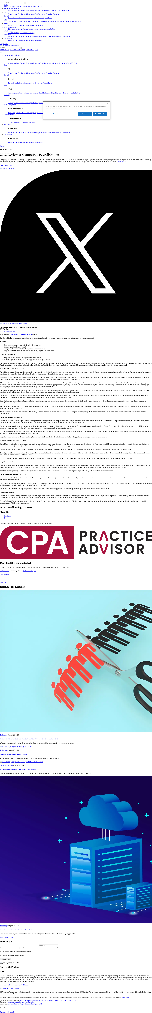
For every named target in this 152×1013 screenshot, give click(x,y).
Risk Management (37, 25)
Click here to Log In (29, 571)
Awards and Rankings (28, 33)
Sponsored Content (55, 36)
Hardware (66, 21)
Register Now (4, 571)
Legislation (27, 14)
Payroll (6, 16)
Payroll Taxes (47, 18)
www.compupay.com (7, 331)
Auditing (53, 10)
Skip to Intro (4, 44)
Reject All (84, 113)
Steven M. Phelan (6, 165)
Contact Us (27, 1000)
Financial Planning (25, 25)
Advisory (7, 23)
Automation (34, 21)
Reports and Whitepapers (34, 36)
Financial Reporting (26, 10)
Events (23, 36)
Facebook (3, 1012)
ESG (18, 10)
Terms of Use (58, 1000)
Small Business (45, 10)
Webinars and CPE (14, 36)
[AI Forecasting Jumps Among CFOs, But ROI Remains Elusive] (21, 762)
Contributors (66, 36)
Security (72, 21)
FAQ (74, 1000)
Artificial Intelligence (23, 21)
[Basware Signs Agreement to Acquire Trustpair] (16, 746)
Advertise (43, 1000)
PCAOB (70, 10)
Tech (5, 20)
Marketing (29, 29)
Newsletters (11, 1002)
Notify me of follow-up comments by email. (16, 952)
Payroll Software (37, 18)
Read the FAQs (5, 574)
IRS (22, 14)
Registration (24, 40)
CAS (17, 25)
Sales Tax (34, 14)
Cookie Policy (68, 1000)
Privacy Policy (125, 997)
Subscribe (3, 582)
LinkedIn (11, 1012)
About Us (7, 6)
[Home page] (9, 46)
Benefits (16, 18)
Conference (8, 38)
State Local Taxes (44, 14)
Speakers (31, 40)
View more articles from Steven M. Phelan (14, 985)
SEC (75, 10)
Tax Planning (54, 14)
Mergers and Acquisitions (41, 29)
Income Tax (17, 14)
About (21, 1000)
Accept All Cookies (100, 113)
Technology (12, 21)
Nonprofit (36, 10)
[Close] (107, 103)
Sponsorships (39, 40)
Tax (5, 12)
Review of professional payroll (21, 334)
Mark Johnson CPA (6, 937)
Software (78, 21)
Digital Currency (57, 21)
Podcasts (46, 36)
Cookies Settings (53, 113)
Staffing (52, 29)
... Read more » (121, 161)
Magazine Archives (21, 1002)
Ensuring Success (14, 40)
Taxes (10, 14)
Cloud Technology (45, 21)
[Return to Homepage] (9, 988)
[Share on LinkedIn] (7, 169)
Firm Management (10, 27)
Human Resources (25, 18)
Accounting (12, 10)
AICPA (23, 29)
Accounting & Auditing (12, 8)
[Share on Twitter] (76, 322)
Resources (7, 35)
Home (6, 5)
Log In (13, 6)
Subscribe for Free (22, 6)
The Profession (9, 31)
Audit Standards (61, 10)
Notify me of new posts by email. (13, 955)
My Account (32, 6)
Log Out (39, 6)
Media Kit (50, 1000)
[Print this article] (21, 324)
